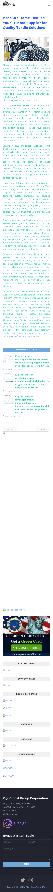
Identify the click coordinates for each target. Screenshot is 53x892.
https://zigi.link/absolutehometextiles (21, 100)
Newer (10, 429)
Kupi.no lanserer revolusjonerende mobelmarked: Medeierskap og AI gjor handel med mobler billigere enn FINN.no (32, 381)
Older (43, 429)
